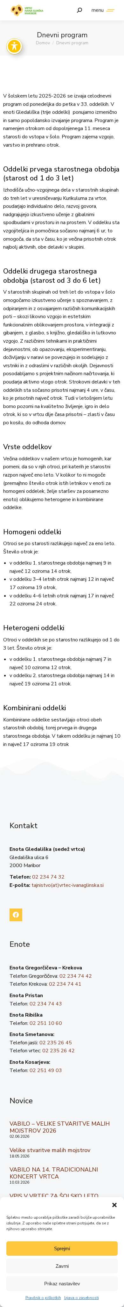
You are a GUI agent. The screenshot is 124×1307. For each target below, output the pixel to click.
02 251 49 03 (46, 1070)
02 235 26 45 (55, 1042)
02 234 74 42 (75, 976)
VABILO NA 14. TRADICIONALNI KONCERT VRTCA (54, 1173)
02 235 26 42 (58, 1050)
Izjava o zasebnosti (81, 1297)
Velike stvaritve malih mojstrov (50, 1150)
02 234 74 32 (48, 876)
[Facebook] (16, 915)
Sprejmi (62, 1248)
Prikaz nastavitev (62, 1283)
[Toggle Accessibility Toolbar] (14, 46)
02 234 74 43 (46, 1003)
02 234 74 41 (65, 984)
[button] (114, 1205)
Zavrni (62, 1266)
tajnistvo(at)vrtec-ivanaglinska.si (67, 885)
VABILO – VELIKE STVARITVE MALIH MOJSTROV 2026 (60, 1127)
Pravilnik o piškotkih (43, 1297)
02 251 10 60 (46, 1023)
